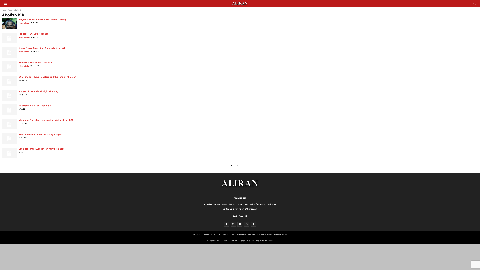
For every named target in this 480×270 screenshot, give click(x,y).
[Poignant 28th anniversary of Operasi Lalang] (9, 29)
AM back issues (280, 235)
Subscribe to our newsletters (260, 235)
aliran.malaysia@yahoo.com (245, 209)
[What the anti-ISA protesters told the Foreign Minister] (9, 86)
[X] (246, 224)
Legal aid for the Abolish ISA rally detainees (42, 149)
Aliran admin (24, 23)
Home (4, 10)
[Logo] (240, 191)
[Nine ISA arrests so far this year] (9, 72)
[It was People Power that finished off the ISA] (9, 57)
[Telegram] (240, 224)
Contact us (207, 235)
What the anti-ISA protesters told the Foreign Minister (47, 77)
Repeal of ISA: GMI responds (33, 34)
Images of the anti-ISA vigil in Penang (38, 91)
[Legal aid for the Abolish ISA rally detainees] (9, 158)
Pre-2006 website (238, 235)
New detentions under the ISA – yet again (40, 134)
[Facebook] (226, 224)
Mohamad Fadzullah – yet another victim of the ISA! (46, 120)
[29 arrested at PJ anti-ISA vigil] (9, 115)
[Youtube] (253, 224)
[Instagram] (233, 224)
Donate (217, 235)
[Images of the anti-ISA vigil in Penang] (9, 101)
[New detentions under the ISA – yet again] (9, 144)
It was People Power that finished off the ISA (42, 48)
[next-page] (248, 165)
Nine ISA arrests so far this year (35, 62)
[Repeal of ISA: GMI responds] (9, 43)
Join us (225, 235)
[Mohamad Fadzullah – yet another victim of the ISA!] (9, 129)
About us (196, 235)
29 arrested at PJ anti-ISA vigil (35, 105)
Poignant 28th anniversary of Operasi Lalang (42, 19)
